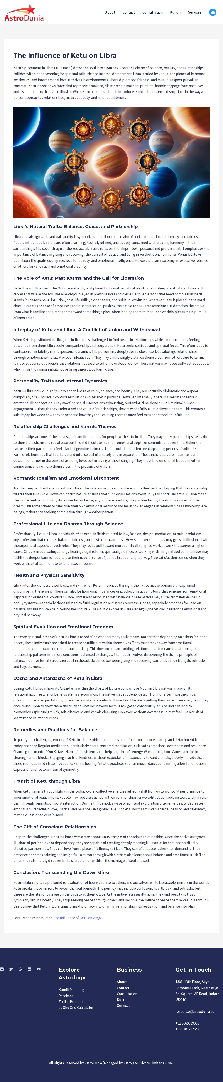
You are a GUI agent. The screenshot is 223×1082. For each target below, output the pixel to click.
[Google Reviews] (20, 969)
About (110, 12)
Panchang (66, 995)
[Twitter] (11, 969)
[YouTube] (39, 969)
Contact (129, 12)
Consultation (152, 12)
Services (194, 12)
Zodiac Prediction (72, 1001)
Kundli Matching (71, 989)
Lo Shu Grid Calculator (76, 1007)
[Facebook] (2, 969)
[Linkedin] (29, 969)
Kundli (175, 12)
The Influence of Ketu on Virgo (77, 917)
